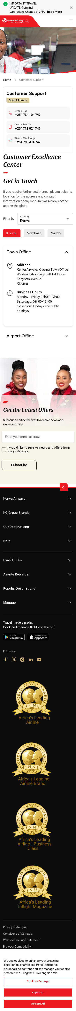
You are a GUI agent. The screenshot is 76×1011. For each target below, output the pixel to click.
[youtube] (39, 660)
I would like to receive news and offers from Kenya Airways (38, 449)
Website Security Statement (21, 940)
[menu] (70, 21)
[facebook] (5, 660)
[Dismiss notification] (71, 8)
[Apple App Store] (38, 637)
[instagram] (22, 660)
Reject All (38, 992)
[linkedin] (31, 660)
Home (7, 79)
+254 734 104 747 (27, 115)
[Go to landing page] (15, 23)
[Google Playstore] (14, 637)
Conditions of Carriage (17, 933)
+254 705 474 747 (27, 142)
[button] (64, 487)
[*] (47, 660)
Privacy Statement (15, 927)
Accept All (38, 1003)
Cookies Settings (38, 981)
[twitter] (14, 660)
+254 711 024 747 (27, 128)
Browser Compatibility (17, 946)
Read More (54, 11)
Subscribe (19, 465)
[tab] (11, 233)
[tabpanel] (38, 294)
